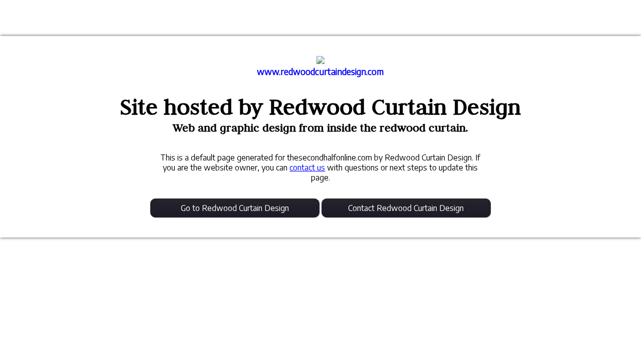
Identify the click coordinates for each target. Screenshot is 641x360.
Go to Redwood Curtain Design (235, 208)
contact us (307, 167)
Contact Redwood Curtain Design (406, 208)
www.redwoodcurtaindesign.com (320, 71)
